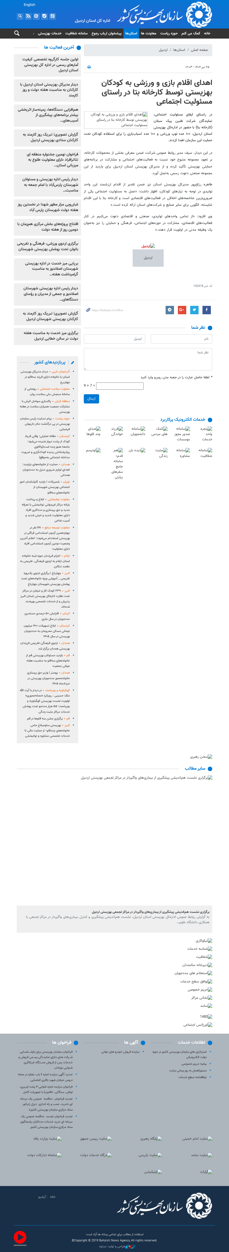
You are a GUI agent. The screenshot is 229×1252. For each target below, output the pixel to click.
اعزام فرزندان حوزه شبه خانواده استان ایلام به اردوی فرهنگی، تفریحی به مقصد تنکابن (45, 561)
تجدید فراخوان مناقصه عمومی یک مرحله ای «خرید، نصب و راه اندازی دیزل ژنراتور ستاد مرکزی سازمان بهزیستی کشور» (46, 1104)
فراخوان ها (61, 1042)
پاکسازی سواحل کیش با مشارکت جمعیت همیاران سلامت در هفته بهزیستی (45, 406)
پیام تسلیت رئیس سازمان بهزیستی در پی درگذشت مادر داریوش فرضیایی (45, 424)
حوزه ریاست (169, 33)
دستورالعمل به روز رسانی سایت (188, 1070)
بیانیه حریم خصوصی (194, 1064)
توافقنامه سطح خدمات (192, 1077)
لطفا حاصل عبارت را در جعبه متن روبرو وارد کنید (176, 377)
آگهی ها (131, 1042)
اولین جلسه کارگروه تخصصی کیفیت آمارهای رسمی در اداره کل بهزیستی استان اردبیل (50, 65)
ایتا (52, 16)
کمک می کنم (191, 33)
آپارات (36, 16)
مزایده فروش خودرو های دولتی (120, 1052)
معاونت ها (148, 33)
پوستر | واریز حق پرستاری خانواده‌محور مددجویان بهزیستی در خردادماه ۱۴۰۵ (48, 678)
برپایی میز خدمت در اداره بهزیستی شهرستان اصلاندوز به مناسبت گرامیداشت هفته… (51, 269)
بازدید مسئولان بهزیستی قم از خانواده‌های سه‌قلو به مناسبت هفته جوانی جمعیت (48, 660)
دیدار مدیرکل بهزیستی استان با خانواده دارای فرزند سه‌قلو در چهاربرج (45, 377)
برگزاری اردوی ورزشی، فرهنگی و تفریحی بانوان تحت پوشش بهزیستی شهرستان (47, 246)
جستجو (20, 16)
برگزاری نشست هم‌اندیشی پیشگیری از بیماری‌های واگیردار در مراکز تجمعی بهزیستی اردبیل (150, 912)
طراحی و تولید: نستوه (112, 1246)
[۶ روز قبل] (114, 840)
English (29, 5)
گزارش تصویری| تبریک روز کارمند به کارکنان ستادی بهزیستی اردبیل (50, 137)
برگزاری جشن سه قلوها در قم (48, 718)
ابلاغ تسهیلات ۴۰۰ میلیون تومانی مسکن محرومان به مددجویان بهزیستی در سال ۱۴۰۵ (47, 631)
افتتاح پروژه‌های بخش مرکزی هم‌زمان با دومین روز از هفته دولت (47, 227)
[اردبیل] (148, 249)
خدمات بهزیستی (49, 33)
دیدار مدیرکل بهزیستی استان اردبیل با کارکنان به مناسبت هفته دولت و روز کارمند (49, 90)
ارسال (91, 398)
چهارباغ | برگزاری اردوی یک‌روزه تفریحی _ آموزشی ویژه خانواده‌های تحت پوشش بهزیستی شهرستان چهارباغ (45, 578)
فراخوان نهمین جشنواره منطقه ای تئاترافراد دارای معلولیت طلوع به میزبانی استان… (52, 160)
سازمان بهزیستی (148, 15)
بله (44, 16)
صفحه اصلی (199, 50)
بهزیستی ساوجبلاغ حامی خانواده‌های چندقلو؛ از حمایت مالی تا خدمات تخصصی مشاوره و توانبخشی (47, 730)
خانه (207, 33)
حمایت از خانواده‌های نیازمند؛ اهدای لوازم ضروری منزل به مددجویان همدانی (46, 470)
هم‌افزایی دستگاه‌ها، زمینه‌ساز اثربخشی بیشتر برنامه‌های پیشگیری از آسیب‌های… (48, 115)
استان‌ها (131, 33)
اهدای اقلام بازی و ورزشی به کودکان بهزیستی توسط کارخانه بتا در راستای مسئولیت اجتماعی (156, 92)
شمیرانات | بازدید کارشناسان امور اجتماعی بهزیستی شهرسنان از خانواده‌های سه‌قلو (45, 487)
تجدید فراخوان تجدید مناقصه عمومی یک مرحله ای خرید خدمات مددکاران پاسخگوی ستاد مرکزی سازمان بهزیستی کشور (46, 1122)
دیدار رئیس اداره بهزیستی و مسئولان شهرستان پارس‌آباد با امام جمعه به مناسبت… (50, 184)
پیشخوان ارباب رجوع (106, 33)
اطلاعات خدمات (191, 1042)
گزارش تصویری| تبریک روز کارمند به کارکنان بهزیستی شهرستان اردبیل (50, 316)
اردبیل (163, 50)
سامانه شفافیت (76, 33)
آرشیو (42, 1196)
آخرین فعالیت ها (59, 47)
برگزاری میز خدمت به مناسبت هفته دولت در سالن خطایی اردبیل (51, 336)
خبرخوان (28, 16)
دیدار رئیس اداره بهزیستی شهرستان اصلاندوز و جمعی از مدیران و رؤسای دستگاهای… (50, 294)
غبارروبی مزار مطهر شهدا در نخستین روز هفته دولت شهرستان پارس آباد (48, 207)
